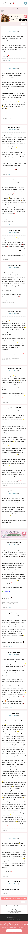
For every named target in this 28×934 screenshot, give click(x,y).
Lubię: (15, 31)
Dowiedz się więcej (21, 927)
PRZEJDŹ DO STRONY (14, 931)
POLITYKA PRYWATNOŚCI (15, 917)
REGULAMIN (17, 919)
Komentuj (11, 31)
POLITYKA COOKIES (10, 919)
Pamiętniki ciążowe (5, 8)
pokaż (9, 60)
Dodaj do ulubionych (2, 11)
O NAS (7, 917)
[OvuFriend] (7, 4)
